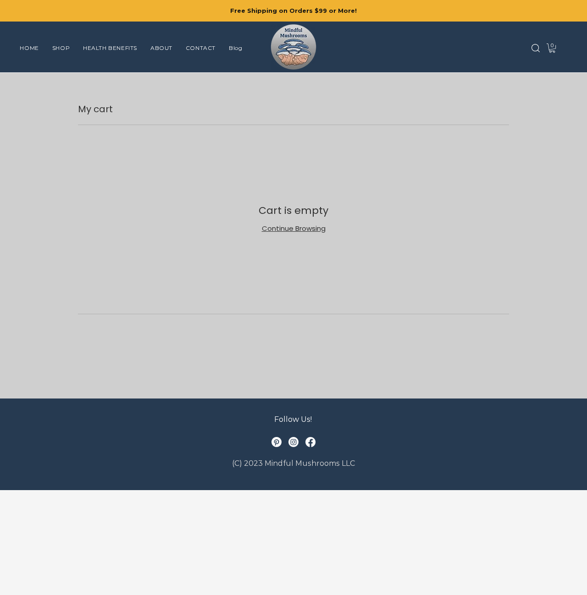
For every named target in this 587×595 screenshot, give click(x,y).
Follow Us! (293, 419)
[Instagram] (293, 442)
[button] (536, 48)
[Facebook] (310, 442)
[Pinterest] (276, 442)
